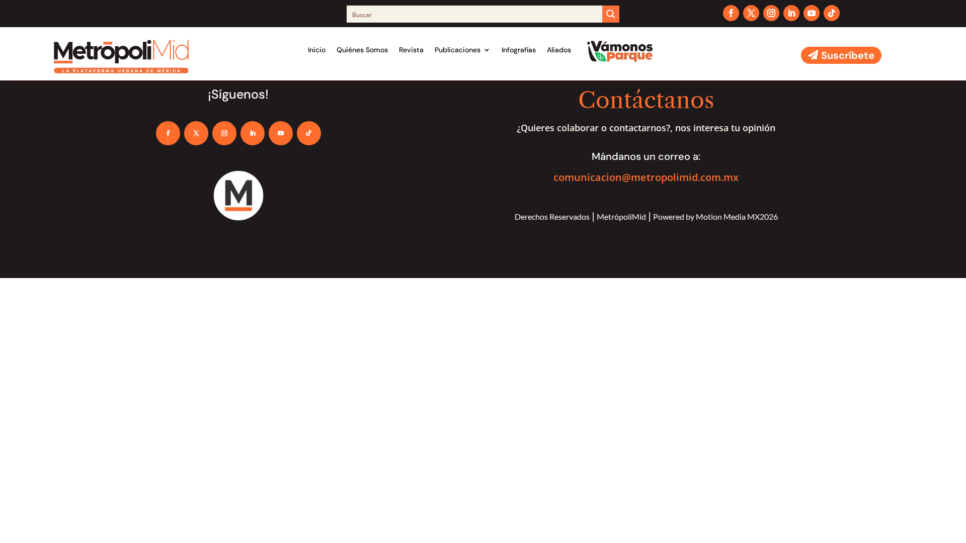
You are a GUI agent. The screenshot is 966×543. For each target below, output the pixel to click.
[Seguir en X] (751, 13)
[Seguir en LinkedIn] (791, 13)
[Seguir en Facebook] (731, 13)
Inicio (317, 49)
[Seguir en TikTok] (832, 13)
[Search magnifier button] (610, 14)
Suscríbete (847, 55)
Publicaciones (457, 49)
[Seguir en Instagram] (771, 13)
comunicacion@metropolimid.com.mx (646, 177)
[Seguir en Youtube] (811, 13)
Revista (411, 49)
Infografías (519, 49)
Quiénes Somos (362, 49)
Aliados (559, 49)
